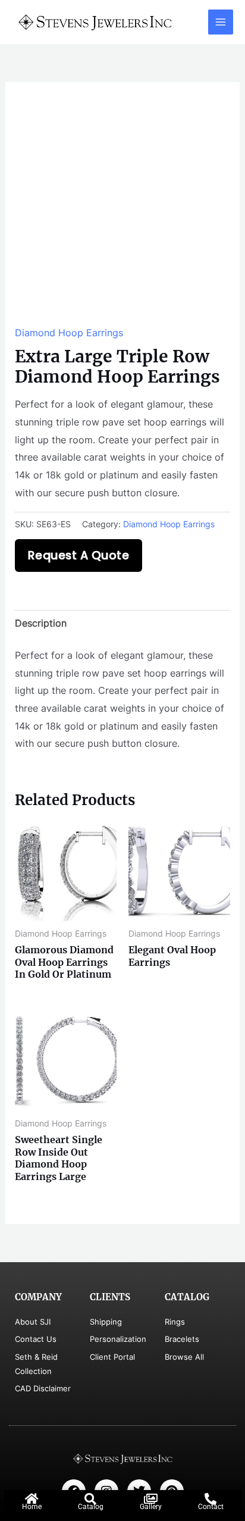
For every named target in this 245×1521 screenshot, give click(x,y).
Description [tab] (41, 623)
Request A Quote (79, 555)
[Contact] (210, 1499)
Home (32, 1507)
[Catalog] (90, 1499)
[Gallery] (150, 1499)
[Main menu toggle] (220, 22)
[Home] (31, 1499)
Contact (211, 1507)
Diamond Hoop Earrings (69, 333)
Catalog (90, 1507)
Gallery (151, 1507)
